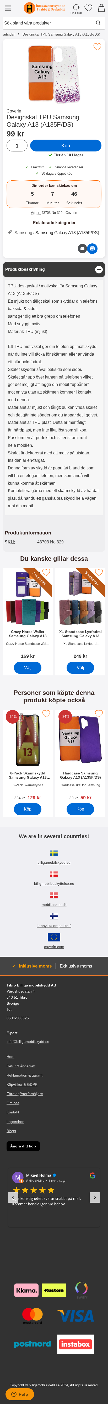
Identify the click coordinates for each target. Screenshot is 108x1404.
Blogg (11, 1131)
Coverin (14, 111)
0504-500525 (18, 1018)
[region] (54, 269)
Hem (10, 1056)
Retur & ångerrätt (21, 1066)
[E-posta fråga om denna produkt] (82, 248)
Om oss (13, 1103)
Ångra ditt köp (23, 1146)
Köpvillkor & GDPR (22, 1084)
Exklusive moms (76, 966)
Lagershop (15, 1121)
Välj (27, 667)
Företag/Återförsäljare (25, 1094)
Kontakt (13, 1112)
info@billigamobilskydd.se (28, 1041)
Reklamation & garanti (25, 1075)
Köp (65, 145)
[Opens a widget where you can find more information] (19, 1394)
